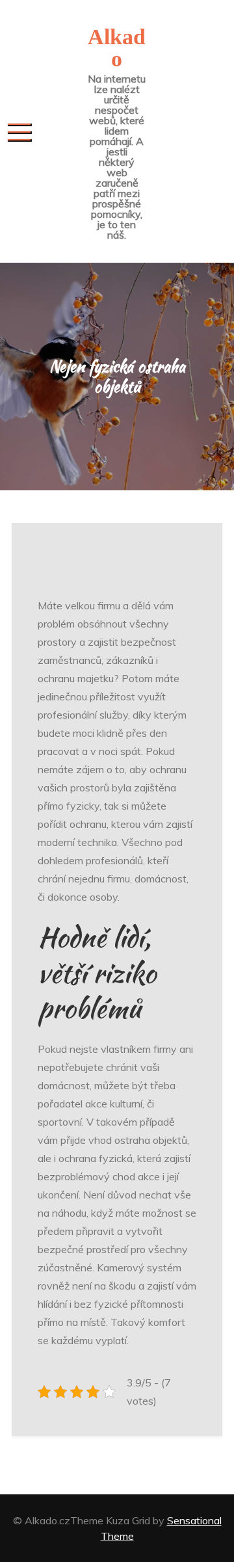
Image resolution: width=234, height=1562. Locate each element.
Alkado (117, 48)
